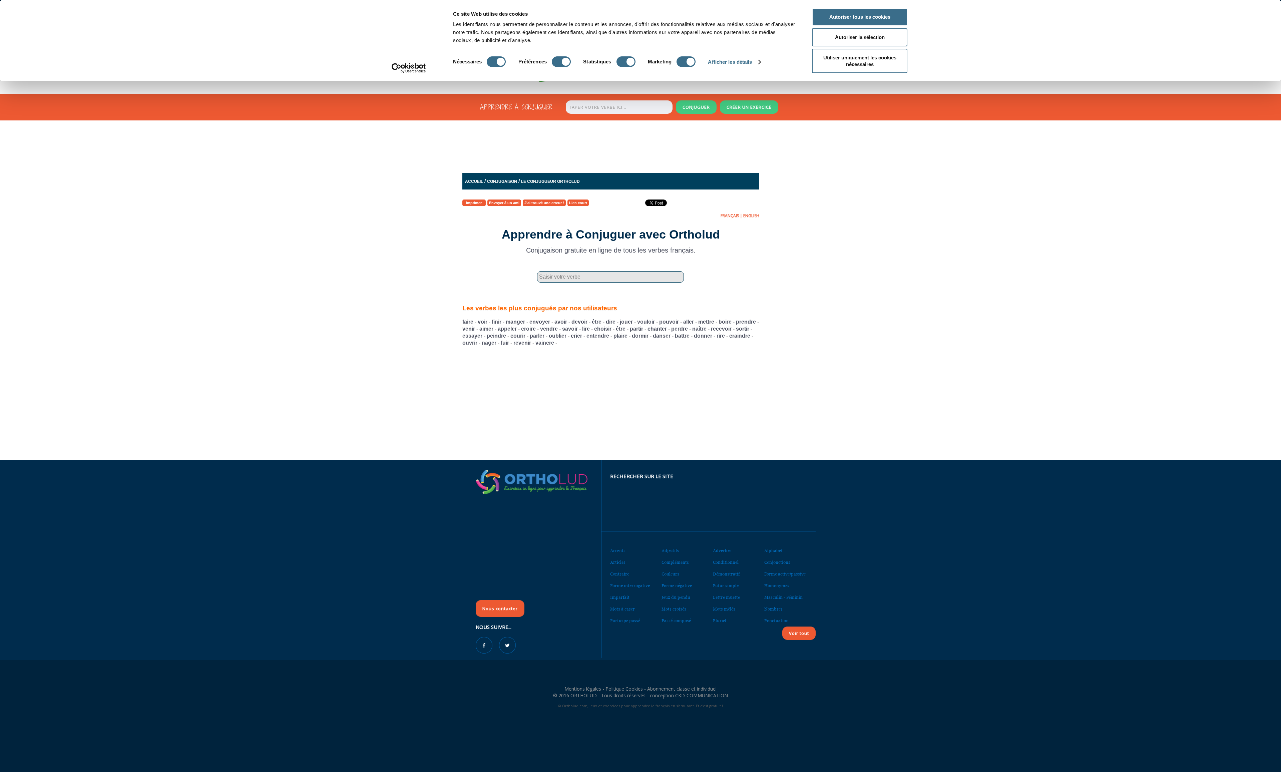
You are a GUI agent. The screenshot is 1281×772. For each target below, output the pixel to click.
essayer (472, 336)
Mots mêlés (724, 609)
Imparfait (619, 597)
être (596, 322)
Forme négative (677, 586)
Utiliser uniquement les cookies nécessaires (859, 61)
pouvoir (669, 322)
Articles (617, 562)
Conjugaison (502, 181)
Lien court (578, 203)
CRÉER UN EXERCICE (749, 107)
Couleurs (670, 574)
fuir (505, 343)
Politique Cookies (624, 689)
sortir (742, 329)
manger (515, 322)
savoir (570, 329)
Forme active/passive (785, 574)
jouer (626, 322)
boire (725, 322)
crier (576, 336)
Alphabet (773, 550)
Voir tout (799, 633)
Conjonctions (777, 562)
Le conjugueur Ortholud (550, 181)
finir (496, 322)
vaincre (544, 343)
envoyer (539, 322)
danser (662, 336)
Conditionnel (726, 562)
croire (528, 329)
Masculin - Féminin (783, 597)
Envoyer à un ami (504, 203)
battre (682, 336)
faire (467, 322)
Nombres (773, 609)
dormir (640, 336)
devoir (579, 322)
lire (586, 329)
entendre (597, 336)
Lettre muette (726, 597)
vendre (549, 329)
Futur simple (726, 586)
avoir (560, 322)
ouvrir (469, 343)
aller (688, 322)
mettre (706, 322)
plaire (620, 336)
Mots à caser (622, 609)
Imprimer (474, 203)
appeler (507, 329)
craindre (739, 336)
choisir (602, 329)
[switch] (561, 61)
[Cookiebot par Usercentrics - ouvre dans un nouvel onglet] (409, 68)
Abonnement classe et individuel (682, 689)
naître (699, 329)
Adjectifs (670, 550)
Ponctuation (776, 621)
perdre (679, 329)
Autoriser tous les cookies (859, 17)
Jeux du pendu (676, 597)
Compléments (675, 562)
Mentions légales (582, 689)
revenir (522, 343)
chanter (657, 329)
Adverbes (722, 550)
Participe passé (625, 621)
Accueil (474, 181)
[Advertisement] (624, 148)
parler (537, 336)
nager (489, 343)
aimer (486, 329)
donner (703, 336)
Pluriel (719, 621)
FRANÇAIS (730, 216)
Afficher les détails (730, 62)
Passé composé (676, 621)
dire (610, 322)
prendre (746, 322)
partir (636, 329)
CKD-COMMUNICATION (701, 695)
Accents (617, 550)
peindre (496, 336)
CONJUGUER (696, 107)
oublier (557, 336)
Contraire (619, 574)
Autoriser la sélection (860, 37)
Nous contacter (500, 609)
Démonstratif (726, 574)
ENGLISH (751, 216)
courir (517, 336)
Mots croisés (674, 609)
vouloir (646, 322)
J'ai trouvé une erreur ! (544, 203)
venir (468, 329)
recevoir (721, 329)
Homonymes (776, 586)
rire (721, 336)
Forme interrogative (630, 586)
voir (482, 322)
